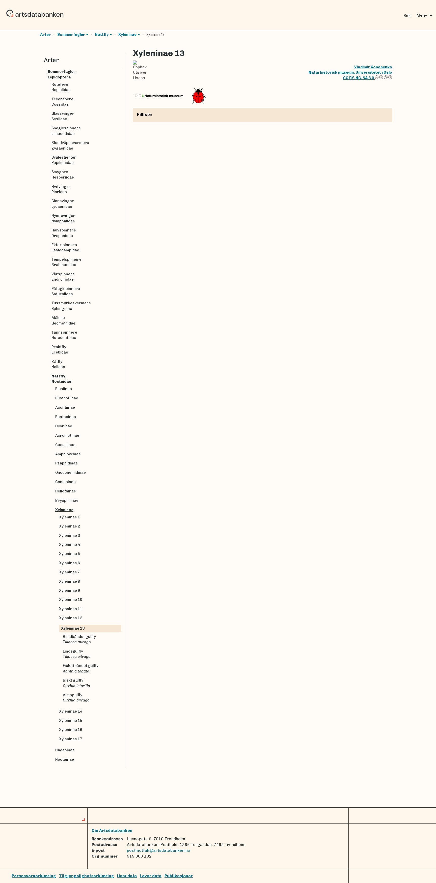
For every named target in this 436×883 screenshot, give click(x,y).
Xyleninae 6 (69, 563)
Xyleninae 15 (70, 720)
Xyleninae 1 (69, 517)
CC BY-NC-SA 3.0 (359, 78)
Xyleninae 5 (69, 553)
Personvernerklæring (34, 875)
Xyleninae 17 (70, 739)
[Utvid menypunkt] (119, 71)
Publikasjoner (179, 875)
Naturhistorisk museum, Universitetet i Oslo (350, 72)
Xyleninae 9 (69, 590)
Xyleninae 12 (70, 618)
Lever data (150, 875)
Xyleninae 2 (69, 526)
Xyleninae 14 (70, 711)
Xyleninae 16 (70, 729)
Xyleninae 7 (69, 572)
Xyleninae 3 (69, 535)
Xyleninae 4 (69, 544)
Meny (425, 15)
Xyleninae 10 (70, 599)
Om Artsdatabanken (112, 830)
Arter (45, 34)
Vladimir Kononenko (373, 67)
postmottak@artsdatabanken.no (158, 850)
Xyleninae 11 (70, 609)
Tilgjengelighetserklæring (86, 875)
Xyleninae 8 (69, 581)
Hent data (127, 875)
